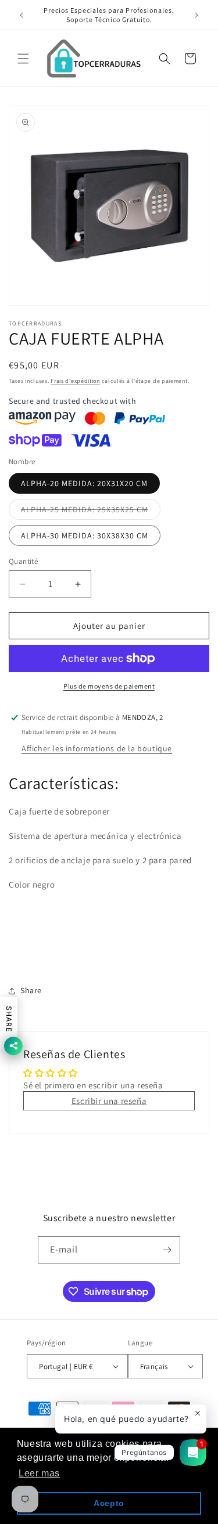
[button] (23, 58)
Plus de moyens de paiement (109, 686)
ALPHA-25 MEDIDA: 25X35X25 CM (90, 512)
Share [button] (31, 990)
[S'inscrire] (167, 1250)
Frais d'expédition (75, 381)
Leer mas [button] (39, 1473)
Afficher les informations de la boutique (97, 748)
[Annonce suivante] (196, 15)
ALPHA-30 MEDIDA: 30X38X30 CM (84, 535)
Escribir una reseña (109, 1100)
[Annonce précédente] (21, 15)
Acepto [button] (109, 1503)
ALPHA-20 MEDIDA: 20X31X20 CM (84, 483)
